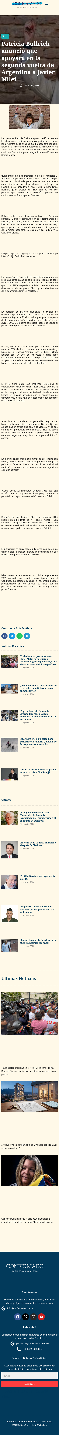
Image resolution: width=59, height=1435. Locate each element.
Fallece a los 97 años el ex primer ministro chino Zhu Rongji (38, 771)
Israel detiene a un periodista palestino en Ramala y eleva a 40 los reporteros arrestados (38, 741)
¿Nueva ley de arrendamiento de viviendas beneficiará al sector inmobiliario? (38, 688)
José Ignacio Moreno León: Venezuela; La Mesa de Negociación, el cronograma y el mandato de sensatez (38, 816)
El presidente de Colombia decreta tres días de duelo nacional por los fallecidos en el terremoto (38, 715)
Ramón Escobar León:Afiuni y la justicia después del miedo (38, 941)
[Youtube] (41, 1316)
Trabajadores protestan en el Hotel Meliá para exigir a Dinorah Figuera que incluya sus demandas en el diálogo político (38, 660)
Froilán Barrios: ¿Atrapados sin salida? (38, 877)
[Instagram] (33, 1316)
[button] (46, 3)
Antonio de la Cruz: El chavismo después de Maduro (38, 844)
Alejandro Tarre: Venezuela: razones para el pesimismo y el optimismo (37, 909)
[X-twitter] (25, 1316)
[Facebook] (17, 1316)
